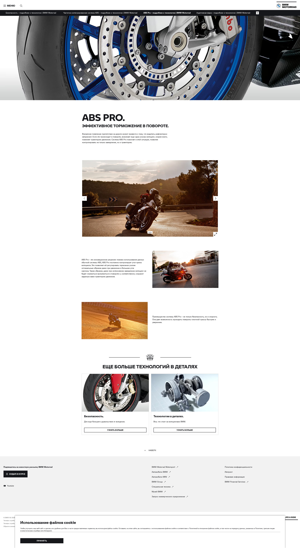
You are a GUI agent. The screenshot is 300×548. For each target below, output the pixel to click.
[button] (9, 5)
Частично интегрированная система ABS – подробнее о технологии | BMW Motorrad (100, 12)
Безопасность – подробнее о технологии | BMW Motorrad (31, 12)
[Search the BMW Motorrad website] (21, 5)
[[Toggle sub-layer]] (257, 12)
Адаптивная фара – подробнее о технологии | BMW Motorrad (223, 12)
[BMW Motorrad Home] (286, 6)
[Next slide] (215, 198)
